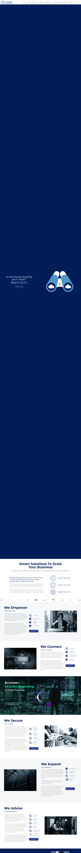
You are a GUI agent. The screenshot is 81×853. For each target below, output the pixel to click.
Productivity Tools (9, 611)
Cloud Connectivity (46, 650)
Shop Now (42, 2)
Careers (55, 2)
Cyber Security (8, 724)
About (29, 2)
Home (24, 2)
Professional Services (10, 811)
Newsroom (48, 2)
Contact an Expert (63, 2)
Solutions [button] (34, 2)
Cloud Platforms (46, 767)
